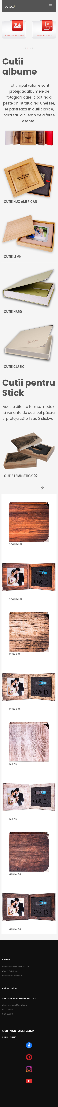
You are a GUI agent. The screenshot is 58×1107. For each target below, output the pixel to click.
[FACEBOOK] (29, 1045)
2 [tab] (25, 48)
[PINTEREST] (29, 1057)
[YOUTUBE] (29, 1081)
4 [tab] (30, 48)
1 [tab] (23, 48)
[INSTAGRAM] (29, 1069)
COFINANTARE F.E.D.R (18, 1031)
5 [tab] (32, 48)
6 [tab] (35, 48)
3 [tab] (28, 48)
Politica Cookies (9, 988)
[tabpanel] (15, 31)
